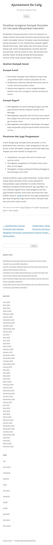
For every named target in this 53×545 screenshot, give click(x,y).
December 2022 (8, 426)
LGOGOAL (6, 473)
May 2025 (6, 340)
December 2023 (8, 390)
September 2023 (9, 399)
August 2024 (7, 367)
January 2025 (7, 352)
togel (5, 484)
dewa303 (6, 514)
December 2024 (8, 355)
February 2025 (8, 349)
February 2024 (8, 384)
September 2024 (9, 364)
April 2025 (6, 343)
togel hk (6, 479)
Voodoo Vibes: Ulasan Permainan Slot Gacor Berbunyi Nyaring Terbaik (38, 229)
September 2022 (9, 434)
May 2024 (6, 376)
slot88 (5, 502)
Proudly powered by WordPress (25, 540)
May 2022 (6, 437)
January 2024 (7, 387)
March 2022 (7, 443)
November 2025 (9, 323)
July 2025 (6, 334)
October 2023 (8, 396)
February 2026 (8, 314)
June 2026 (6, 302)
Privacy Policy (7, 540)
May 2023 (6, 411)
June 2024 (6, 373)
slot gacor (6, 490)
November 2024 (9, 358)
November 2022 (9, 429)
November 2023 (9, 393)
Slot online (7, 526)
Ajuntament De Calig (26, 5)
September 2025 (9, 328)
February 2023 (8, 420)
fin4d (19, 195)
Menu (26, 16)
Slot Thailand (26, 207)
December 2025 (8, 320)
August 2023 (7, 402)
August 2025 (7, 331)
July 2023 (6, 405)
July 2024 (6, 370)
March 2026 (7, 311)
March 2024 (7, 381)
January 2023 (7, 423)
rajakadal (6, 496)
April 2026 (6, 308)
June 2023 (6, 408)
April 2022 (6, 440)
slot (4, 461)
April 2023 (6, 414)
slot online (7, 467)
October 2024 (8, 361)
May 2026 (6, 305)
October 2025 (8, 325)
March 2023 (7, 417)
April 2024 (6, 378)
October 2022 (8, 431)
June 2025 (6, 337)
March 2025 (7, 346)
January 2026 (7, 317)
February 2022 (8, 446)
